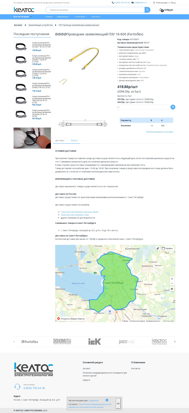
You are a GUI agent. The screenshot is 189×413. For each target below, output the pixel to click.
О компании (80, 16)
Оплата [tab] (74, 140)
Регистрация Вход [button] (165, 2)
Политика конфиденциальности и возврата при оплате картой (105, 374)
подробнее (93, 400)
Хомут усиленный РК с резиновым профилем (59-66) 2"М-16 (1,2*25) (41, 85)
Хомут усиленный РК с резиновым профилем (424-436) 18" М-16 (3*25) (41, 113)
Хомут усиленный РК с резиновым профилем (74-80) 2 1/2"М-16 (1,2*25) (41, 72)
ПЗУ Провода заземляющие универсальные (79, 25)
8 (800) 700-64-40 (122, 2)
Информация (62, 16)
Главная (48, 16)
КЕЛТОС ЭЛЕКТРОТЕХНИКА (29, 410)
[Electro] (24, 10)
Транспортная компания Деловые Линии (79, 212)
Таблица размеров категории (159, 131)
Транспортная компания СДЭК (75, 215)
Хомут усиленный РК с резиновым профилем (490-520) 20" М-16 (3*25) (41, 99)
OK (118, 403)
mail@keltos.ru (140, 2)
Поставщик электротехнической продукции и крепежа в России (41, 2)
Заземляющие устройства (41, 25)
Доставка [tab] (59, 140)
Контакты (96, 16)
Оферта (86, 380)
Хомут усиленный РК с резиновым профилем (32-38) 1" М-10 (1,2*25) (41, 45)
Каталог (18, 25)
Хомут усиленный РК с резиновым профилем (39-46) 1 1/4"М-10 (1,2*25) (41, 59)
